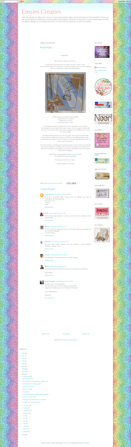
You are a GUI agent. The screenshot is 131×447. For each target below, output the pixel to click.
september (26, 410)
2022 (23, 356)
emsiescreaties (101, 67)
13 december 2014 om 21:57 (58, 266)
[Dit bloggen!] (69, 183)
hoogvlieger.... (27, 392)
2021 (23, 358)
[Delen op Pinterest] (75, 183)
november (26, 405)
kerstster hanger (27, 389)
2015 (23, 371)
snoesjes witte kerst (29, 386)
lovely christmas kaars (29, 397)
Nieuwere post (45, 334)
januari (25, 431)
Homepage (66, 334)
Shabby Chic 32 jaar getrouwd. (32, 402)
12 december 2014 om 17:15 (57, 213)
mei (24, 421)
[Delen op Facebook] (73, 183)
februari (25, 429)
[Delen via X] (71, 183)
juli (24, 416)
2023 (23, 353)
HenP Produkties (50, 281)
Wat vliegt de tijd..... (29, 378)
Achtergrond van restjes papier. (32, 384)
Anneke (47, 255)
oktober (25, 408)
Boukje (47, 226)
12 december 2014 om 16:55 (61, 194)
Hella (46, 213)
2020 (23, 361)
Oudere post (86, 334)
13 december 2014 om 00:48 (58, 255)
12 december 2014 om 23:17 (60, 241)
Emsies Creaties (41, 11)
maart (25, 426)
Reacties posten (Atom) (70, 340)
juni (24, 418)
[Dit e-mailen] (67, 183)
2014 (23, 374)
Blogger (87, 443)
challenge (75, 154)
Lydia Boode (49, 194)
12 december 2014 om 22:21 (58, 226)
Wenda (47, 266)
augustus (26, 413)
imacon (68, 443)
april (24, 423)
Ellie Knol (48, 241)
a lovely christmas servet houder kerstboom (36, 394)
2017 (23, 366)
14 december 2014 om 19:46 (64, 281)
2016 (23, 369)
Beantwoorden (49, 207)
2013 (23, 434)
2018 (23, 363)
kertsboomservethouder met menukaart (34, 399)
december (26, 376)
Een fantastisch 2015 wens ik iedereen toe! (35, 381)
